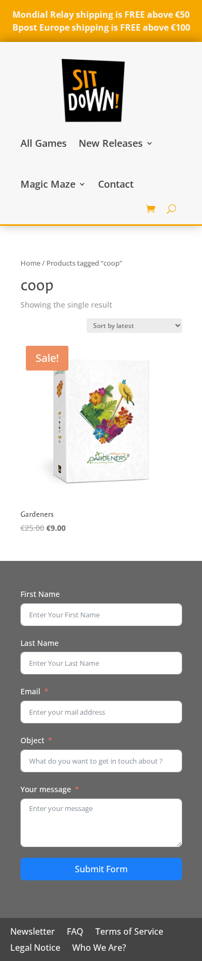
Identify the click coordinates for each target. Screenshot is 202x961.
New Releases (111, 143)
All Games (43, 143)
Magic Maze (47, 183)
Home (30, 263)
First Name (40, 594)
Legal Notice (35, 948)
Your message (45, 789)
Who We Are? (99, 948)
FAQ (75, 932)
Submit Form (101, 869)
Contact (116, 183)
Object (32, 740)
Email (30, 691)
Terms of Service (129, 932)
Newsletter (32, 932)
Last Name (39, 643)
